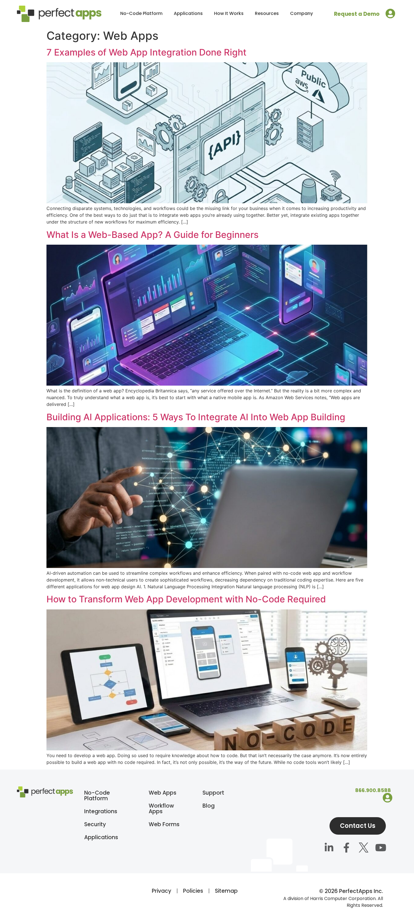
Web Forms (164, 824)
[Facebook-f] (346, 848)
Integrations (100, 811)
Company (301, 13)
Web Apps (162, 793)
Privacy (161, 891)
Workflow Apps (161, 808)
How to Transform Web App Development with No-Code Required (186, 599)
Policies (193, 891)
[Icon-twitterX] (363, 848)
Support (213, 793)
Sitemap (226, 891)
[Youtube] (381, 848)
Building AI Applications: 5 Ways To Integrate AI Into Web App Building (195, 417)
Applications (188, 13)
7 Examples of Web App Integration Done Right (146, 52)
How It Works (229, 13)
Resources (267, 13)
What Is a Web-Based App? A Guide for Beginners (152, 234)
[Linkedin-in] (329, 848)
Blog (208, 806)
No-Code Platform (141, 13)
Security (95, 824)
